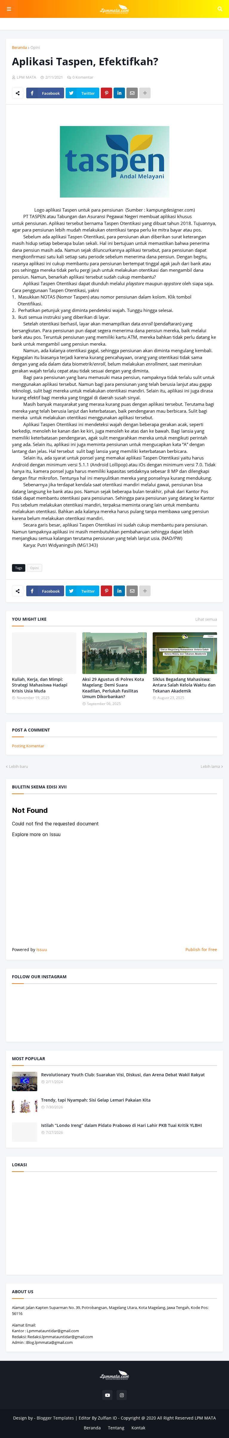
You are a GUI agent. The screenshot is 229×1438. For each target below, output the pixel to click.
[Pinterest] (106, 93)
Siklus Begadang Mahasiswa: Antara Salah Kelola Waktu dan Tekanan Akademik (184, 685)
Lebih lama (210, 766)
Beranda (19, 47)
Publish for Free (201, 949)
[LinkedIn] (119, 93)
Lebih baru (18, 766)
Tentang (116, 1428)
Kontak (138, 1428)
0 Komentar (82, 77)
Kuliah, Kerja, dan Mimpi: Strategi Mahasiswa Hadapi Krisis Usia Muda (39, 685)
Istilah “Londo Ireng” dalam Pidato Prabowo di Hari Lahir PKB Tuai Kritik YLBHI (121, 1125)
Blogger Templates (55, 1418)
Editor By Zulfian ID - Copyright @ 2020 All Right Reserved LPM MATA (147, 1418)
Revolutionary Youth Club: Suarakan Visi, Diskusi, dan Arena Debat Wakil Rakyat (123, 1074)
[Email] (132, 93)
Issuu (41, 949)
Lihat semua (206, 619)
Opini (35, 47)
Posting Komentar (28, 745)
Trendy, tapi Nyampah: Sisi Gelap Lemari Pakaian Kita (96, 1100)
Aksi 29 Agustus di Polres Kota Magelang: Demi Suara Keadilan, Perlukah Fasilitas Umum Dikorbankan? (113, 688)
